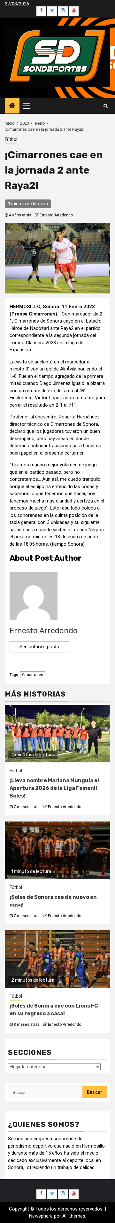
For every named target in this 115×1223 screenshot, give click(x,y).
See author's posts (39, 647)
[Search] (106, 106)
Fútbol (11, 139)
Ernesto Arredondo (56, 215)
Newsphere (41, 1216)
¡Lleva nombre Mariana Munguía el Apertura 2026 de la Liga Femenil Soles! (54, 788)
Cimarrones (32, 674)
